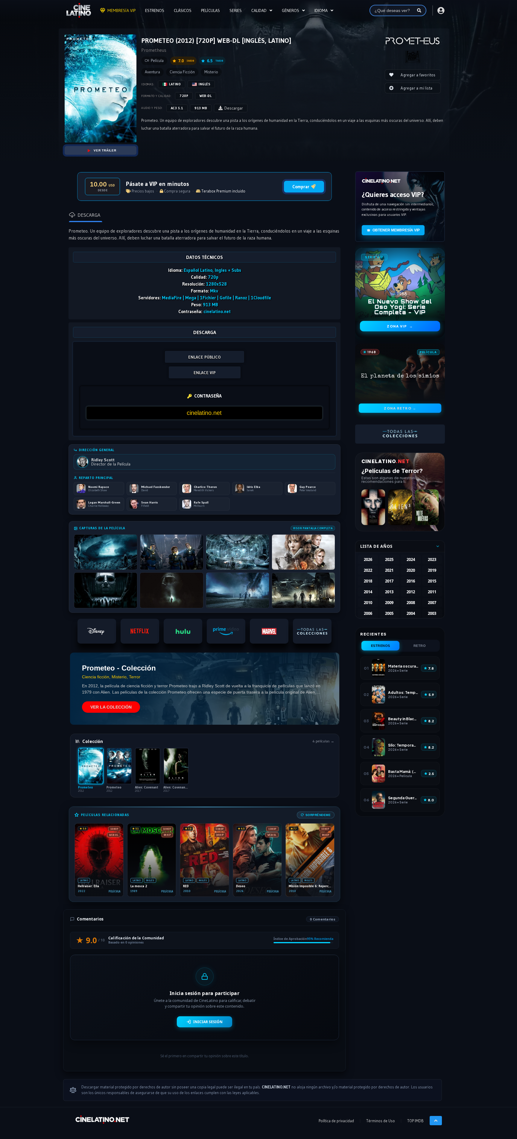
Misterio (211, 72)
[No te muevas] (427, 507)
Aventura (152, 72)
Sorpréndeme (318, 815)
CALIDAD (259, 10)
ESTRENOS (154, 10)
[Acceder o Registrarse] (440, 10)
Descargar (233, 108)
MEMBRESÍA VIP (121, 10)
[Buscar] (419, 10)
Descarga (88, 215)
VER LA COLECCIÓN (111, 707)
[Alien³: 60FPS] (400, 507)
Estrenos (380, 645)
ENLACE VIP (204, 372)
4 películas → (323, 741)
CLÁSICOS (182, 10)
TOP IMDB (415, 1120)
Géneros (290, 10)
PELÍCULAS (210, 10)
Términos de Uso (380, 1120)
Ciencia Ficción (182, 72)
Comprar (300, 186)
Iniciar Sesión (208, 1021)
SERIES (235, 10)
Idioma (321, 10)
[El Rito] (373, 507)
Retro (419, 645)
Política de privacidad (336, 1120)
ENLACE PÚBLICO (204, 357)
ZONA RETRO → (400, 408)
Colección (92, 741)
